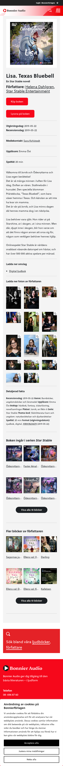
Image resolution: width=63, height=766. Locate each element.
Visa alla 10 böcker (31, 600)
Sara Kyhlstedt (32, 140)
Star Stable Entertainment (28, 91)
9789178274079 (30, 423)
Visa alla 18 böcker (31, 510)
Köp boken (17, 101)
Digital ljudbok (17, 271)
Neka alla (31, 759)
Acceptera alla (31, 742)
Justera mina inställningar (31, 751)
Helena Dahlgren (39, 87)
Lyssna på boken (20, 113)
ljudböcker (41, 641)
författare (14, 647)
